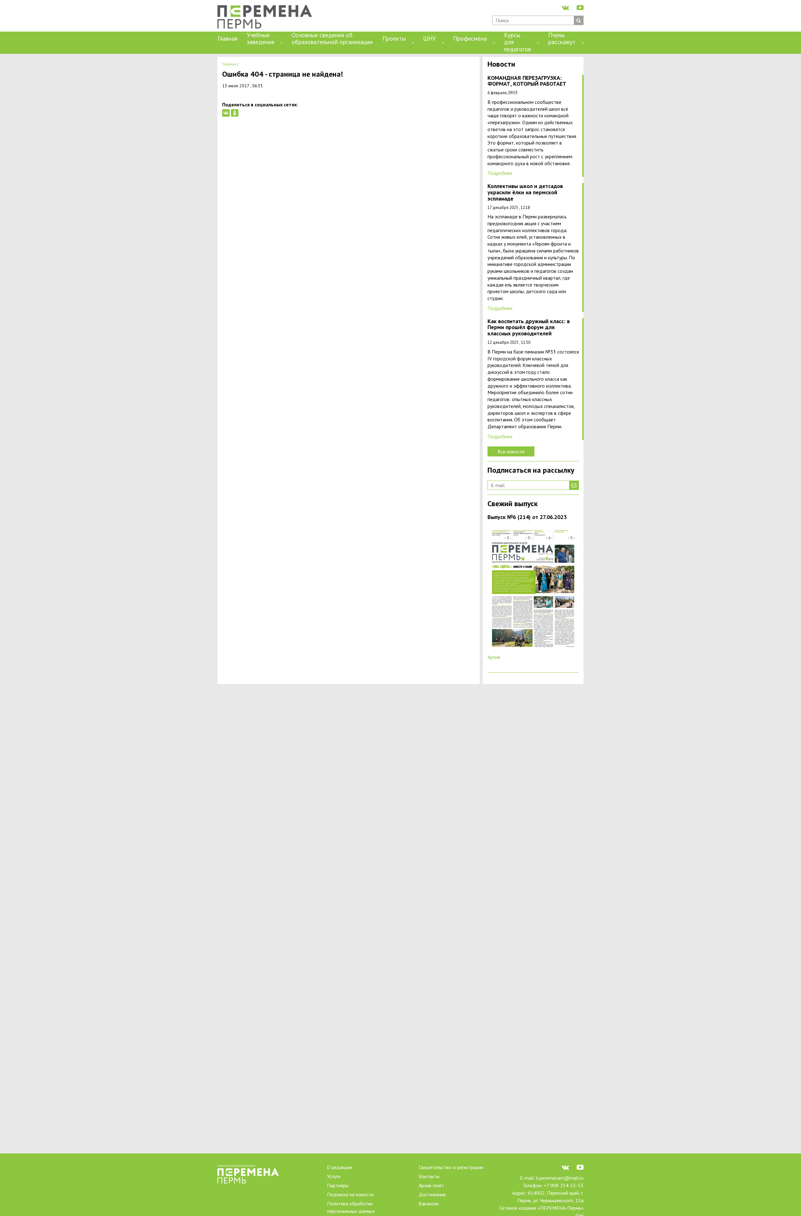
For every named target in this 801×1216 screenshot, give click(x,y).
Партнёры (338, 1185)
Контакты (429, 1176)
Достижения (432, 1194)
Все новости (510, 451)
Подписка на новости (350, 1194)
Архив (493, 657)
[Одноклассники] (234, 113)
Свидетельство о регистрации (451, 1167)
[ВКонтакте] (226, 113)
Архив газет (431, 1185)
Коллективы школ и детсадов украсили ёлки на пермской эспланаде (525, 192)
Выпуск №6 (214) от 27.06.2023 (527, 517)
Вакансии (429, 1203)
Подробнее (500, 173)
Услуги (333, 1176)
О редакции (339, 1167)
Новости (501, 64)
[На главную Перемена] (267, 17)
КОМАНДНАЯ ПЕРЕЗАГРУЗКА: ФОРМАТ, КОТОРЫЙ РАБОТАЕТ (526, 81)
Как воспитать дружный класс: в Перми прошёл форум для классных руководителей (528, 327)
